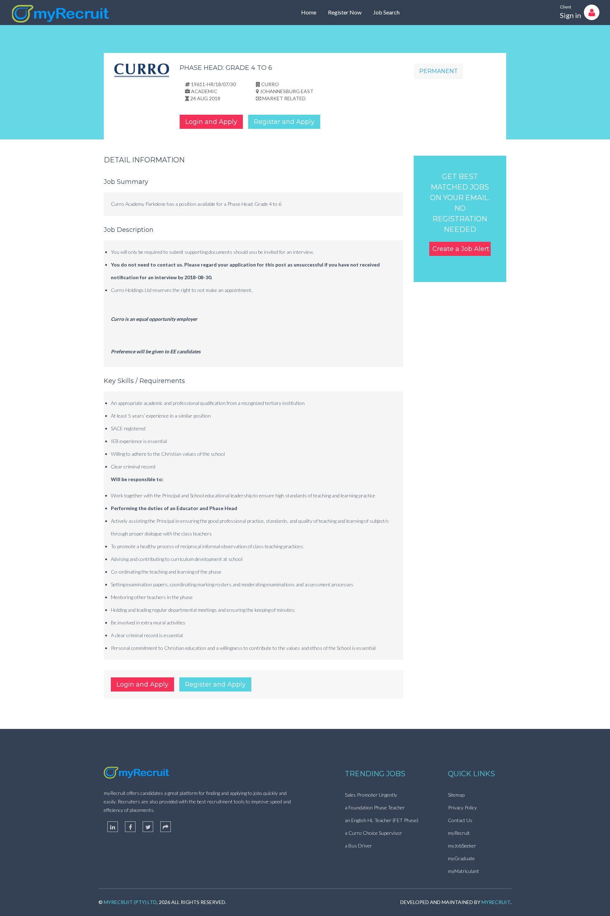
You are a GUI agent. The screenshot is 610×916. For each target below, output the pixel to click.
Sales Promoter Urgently (371, 795)
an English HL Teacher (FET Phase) (381, 820)
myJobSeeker (462, 846)
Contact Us (460, 820)
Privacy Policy (462, 807)
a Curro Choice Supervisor (373, 833)
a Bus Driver (358, 846)
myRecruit (459, 833)
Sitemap (456, 795)
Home (308, 12)
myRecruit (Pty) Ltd (130, 902)
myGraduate (461, 858)
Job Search (386, 12)
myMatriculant (463, 871)
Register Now (344, 12)
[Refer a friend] (165, 826)
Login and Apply (211, 122)
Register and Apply (284, 122)
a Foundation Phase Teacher (375, 807)
